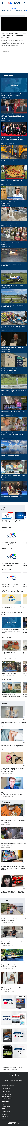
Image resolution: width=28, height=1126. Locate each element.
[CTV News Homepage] (14, 3)
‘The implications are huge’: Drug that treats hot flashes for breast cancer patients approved (12, 770)
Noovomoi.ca (5, 1116)
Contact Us (14, 1069)
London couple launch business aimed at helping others (13, 942)
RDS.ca (3, 1118)
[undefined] (11, 537)
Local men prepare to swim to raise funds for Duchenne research (13, 919)
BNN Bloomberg (6, 1106)
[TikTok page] (12, 1075)
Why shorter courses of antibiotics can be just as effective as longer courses (13, 793)
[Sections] (2, 2)
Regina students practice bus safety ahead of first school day (12, 965)
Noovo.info (4, 1114)
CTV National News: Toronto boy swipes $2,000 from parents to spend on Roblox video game (13, 868)
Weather (9, 10)
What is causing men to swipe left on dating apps (12, 988)
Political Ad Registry (6, 1098)
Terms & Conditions (6, 1096)
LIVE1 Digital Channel (18, 521)
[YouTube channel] (15, 1075)
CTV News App (5, 1067)
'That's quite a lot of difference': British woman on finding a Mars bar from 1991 (12, 891)
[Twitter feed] (9, 1075)
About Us (19, 1067)
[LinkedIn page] (18, 1075)
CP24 (3, 1104)
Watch (3, 10)
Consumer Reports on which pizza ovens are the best (13, 821)
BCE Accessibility (6, 1088)
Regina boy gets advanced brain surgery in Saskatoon (13, 723)
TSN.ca (3, 1108)
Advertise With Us (6, 1069)
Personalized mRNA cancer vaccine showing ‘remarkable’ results (12, 746)
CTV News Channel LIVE (6, 521)
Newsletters (13, 1067)
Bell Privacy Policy (6, 1094)
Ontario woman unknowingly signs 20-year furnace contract (13, 844)
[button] (14, 88)
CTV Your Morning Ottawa (20, 10)
